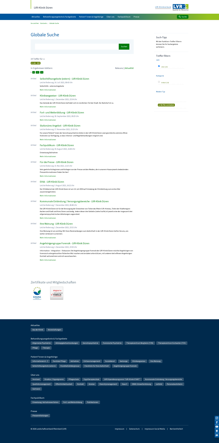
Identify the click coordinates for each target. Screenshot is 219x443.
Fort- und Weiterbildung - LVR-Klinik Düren (62, 112)
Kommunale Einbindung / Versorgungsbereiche (163, 379)
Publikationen (92, 402)
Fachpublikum (37, 397)
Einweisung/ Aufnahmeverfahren (45, 402)
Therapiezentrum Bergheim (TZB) (139, 343)
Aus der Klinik (38, 329)
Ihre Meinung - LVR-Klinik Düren (56, 223)
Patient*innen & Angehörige (44, 356)
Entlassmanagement (92, 361)
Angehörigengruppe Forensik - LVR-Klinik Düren (64, 243)
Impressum (119, 429)
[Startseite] (171, 7)
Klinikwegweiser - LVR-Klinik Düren (58, 95)
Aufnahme (75, 361)
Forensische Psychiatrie (112, 343)
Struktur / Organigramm (54, 379)
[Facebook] (217, 422)
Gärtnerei (36, 389)
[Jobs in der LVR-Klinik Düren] (217, 435)
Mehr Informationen (48, 90)
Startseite (43, 23)
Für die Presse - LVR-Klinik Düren (56, 162)
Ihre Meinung (155, 361)
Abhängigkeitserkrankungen (67, 343)
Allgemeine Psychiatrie (42, 343)
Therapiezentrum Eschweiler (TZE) (172, 343)
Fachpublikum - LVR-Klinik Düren (57, 145)
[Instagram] (217, 418)
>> (37, 72)
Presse (34, 411)
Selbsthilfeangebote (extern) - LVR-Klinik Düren (64, 78)
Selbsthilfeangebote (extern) (44, 366)
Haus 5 (124, 384)
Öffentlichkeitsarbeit (64, 384)
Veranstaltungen (54, 329)
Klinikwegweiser (138, 361)
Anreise (92, 384)
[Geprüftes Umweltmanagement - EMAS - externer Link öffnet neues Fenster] (37, 293)
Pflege (35, 348)
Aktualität (129, 68)
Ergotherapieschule (91, 379)
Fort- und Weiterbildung (72, 402)
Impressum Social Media (155, 429)
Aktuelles (35, 325)
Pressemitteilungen (40, 415)
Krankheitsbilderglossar (70, 366)
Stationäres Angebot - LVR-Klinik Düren (60, 125)
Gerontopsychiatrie (90, 343)
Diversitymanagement (108, 384)
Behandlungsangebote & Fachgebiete (49, 338)
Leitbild (159, 384)
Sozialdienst (110, 361)
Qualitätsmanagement (42, 384)
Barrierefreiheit (176, 429)
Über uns (35, 375)
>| (41, 72)
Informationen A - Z (40, 361)
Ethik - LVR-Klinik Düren (52, 181)
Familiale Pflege (59, 361)
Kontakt (80, 384)
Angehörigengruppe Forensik (125, 366)
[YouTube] (217, 427)
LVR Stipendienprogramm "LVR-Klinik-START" (122, 379)
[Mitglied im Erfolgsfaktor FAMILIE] (56, 293)
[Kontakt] (217, 431)
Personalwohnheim (174, 384)
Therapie (46, 348)
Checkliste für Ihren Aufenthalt (96, 366)
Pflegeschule (74, 379)
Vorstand (36, 379)
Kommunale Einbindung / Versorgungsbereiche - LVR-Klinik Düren (74, 201)
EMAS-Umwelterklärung (141, 384)
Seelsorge (124, 361)
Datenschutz (134, 429)
